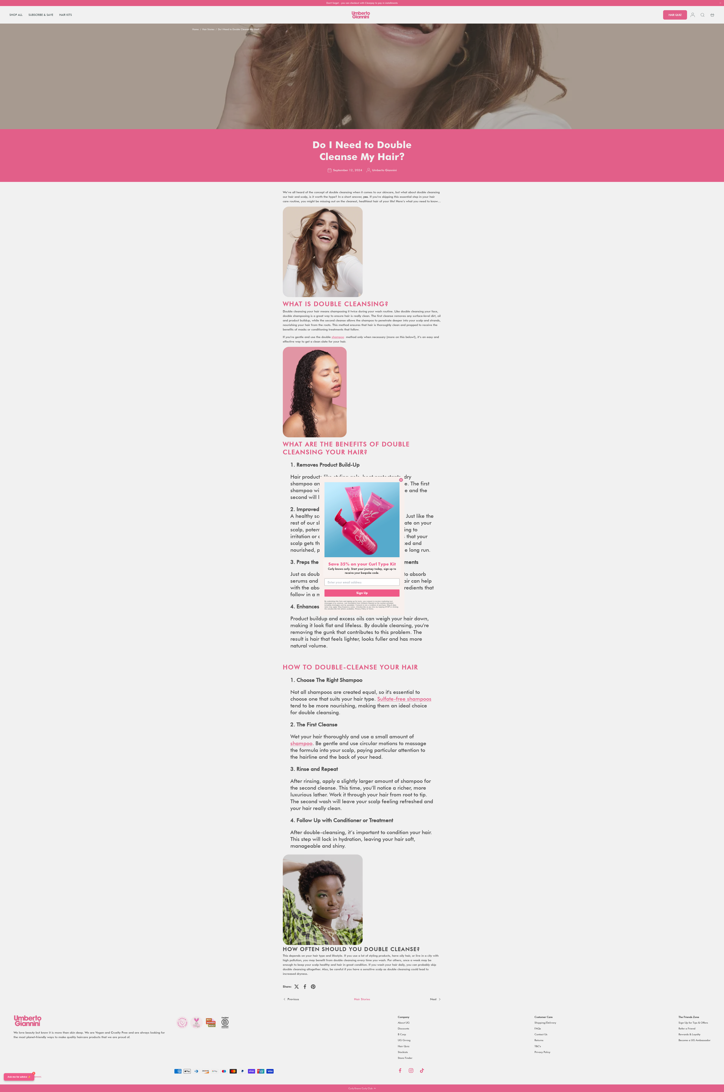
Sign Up (362, 593)
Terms (370, 609)
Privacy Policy (360, 609)
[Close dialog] (401, 480)
